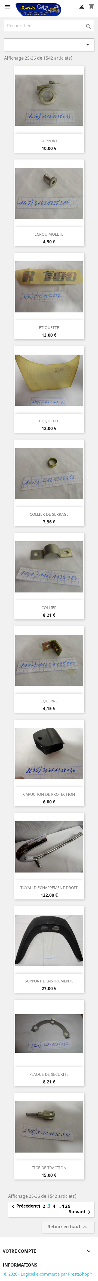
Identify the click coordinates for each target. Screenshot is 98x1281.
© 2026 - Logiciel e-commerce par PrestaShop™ (48, 1274)
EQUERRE (49, 701)
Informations (20, 1265)
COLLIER (49, 607)
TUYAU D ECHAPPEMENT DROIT (49, 887)
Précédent (24, 1206)
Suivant (80, 1212)
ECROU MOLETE (49, 234)
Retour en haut (67, 1227)
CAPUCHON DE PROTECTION (49, 794)
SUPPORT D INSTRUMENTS (49, 981)
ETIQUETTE (49, 327)
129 (66, 1206)
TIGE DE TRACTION (49, 1167)
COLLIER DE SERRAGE (49, 514)
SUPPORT (49, 140)
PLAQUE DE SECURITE (49, 1074)
